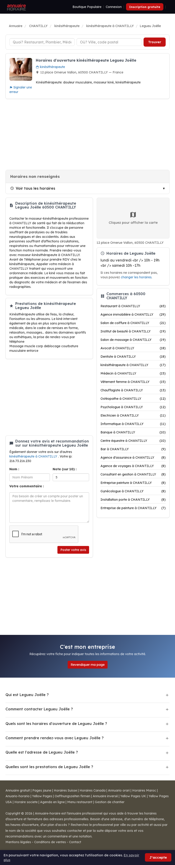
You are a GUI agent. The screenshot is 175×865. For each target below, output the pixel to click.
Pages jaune (41, 790)
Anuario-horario (17, 796)
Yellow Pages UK (133, 796)
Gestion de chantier (109, 802)
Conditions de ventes (50, 842)
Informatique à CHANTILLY (133, 424)
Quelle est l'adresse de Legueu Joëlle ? (41, 752)
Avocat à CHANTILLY (133, 348)
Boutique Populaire (86, 7)
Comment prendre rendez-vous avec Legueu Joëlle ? (54, 738)
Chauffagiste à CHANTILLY (133, 390)
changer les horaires (136, 277)
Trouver (154, 42)
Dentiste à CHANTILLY (133, 357)
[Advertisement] (87, 134)
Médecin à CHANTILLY (133, 373)
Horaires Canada (93, 790)
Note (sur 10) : (65, 469)
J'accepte (158, 857)
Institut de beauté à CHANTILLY (133, 331)
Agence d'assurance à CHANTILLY (133, 457)
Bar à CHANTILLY (133, 449)
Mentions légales (18, 842)
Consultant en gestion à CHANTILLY (133, 474)
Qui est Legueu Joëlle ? (27, 694)
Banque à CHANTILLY (133, 432)
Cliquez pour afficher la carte (133, 222)
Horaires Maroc (144, 790)
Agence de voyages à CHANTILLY (133, 466)
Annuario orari (119, 790)
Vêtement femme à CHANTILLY (133, 382)
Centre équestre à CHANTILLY (133, 441)
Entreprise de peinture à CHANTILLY (133, 508)
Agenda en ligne (52, 802)
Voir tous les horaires (35, 188)
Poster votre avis (73, 550)
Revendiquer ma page (88, 665)
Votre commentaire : (26, 486)
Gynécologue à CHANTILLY (133, 491)
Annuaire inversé (105, 796)
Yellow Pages (42, 796)
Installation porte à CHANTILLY (133, 500)
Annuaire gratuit (17, 790)
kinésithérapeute (52, 67)
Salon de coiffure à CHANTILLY (133, 323)
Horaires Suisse (65, 790)
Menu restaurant (79, 802)
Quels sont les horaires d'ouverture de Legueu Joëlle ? (56, 723)
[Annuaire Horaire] (16, 7)
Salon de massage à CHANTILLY (133, 340)
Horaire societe (26, 802)
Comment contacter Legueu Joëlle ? (39, 709)
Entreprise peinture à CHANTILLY (133, 483)
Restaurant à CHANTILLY (133, 306)
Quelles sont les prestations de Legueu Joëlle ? (49, 766)
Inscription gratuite (144, 7)
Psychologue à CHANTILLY (133, 407)
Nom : (14, 469)
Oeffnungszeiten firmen (72, 796)
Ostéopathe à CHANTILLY (133, 399)
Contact (75, 842)
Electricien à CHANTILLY (133, 415)
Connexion (114, 7)
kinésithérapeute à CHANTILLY (33, 456)
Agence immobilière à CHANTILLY (133, 314)
